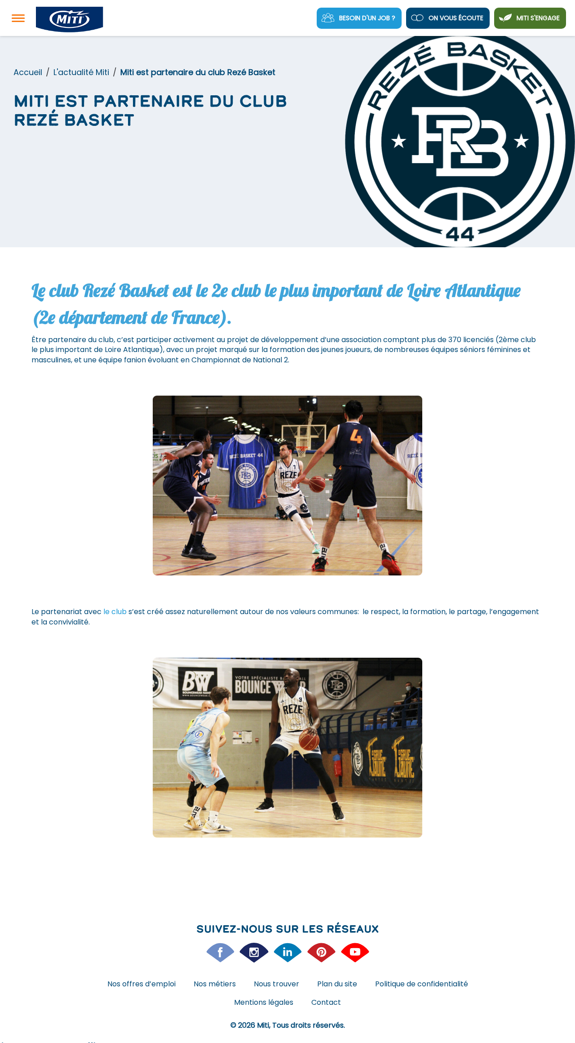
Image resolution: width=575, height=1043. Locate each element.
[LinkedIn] (287, 952)
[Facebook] (220, 952)
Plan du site (337, 984)
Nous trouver (276, 984)
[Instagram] (254, 952)
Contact (326, 1002)
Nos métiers (215, 984)
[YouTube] (355, 952)
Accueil (27, 72)
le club (114, 611)
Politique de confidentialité (421, 984)
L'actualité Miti (81, 72)
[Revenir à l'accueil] (69, 20)
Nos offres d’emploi (141, 984)
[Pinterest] (321, 952)
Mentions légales (263, 1002)
